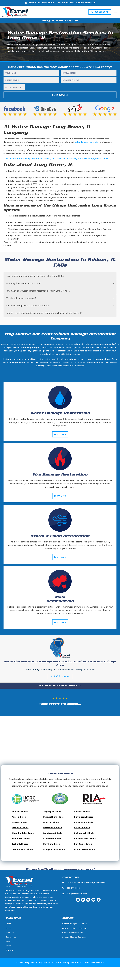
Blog (8, 941)
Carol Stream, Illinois (84, 849)
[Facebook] (78, 900)
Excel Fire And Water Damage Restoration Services (27, 158)
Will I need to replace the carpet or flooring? (27, 305)
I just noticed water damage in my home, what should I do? (35, 276)
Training (9, 950)
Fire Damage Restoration (60, 474)
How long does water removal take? (23, 283)
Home (8, 923)
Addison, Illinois (20, 811)
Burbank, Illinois (20, 844)
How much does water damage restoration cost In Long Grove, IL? (38, 290)
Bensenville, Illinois (52, 827)
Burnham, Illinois (51, 844)
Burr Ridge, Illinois (83, 844)
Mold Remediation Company (74, 928)
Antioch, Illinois (82, 811)
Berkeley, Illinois (82, 827)
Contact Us (11, 937)
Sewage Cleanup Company (74, 937)
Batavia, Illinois (51, 822)
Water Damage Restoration (60, 413)
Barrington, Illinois (83, 817)
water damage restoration (87, 142)
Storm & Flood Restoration (60, 536)
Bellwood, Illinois (20, 827)
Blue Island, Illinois (52, 833)
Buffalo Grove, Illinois (85, 838)
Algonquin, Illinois (52, 811)
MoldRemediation (60, 599)
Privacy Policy (97, 962)
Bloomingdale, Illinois (23, 833)
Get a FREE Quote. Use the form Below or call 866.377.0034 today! (60, 67)
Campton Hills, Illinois (54, 849)
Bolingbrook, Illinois (84, 833)
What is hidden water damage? (21, 298)
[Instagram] (88, 900)
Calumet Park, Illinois (22, 849)
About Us (10, 932)
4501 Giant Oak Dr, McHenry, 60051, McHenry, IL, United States (79, 158)
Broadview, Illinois (21, 838)
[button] (116, 12)
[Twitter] (83, 900)
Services (9, 928)
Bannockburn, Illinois (53, 817)
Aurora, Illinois (19, 817)
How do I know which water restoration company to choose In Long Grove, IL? (44, 313)
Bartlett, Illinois (19, 822)
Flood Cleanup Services (72, 932)
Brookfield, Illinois (52, 838)
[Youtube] (93, 900)
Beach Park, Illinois (83, 822)
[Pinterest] (99, 900)
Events (9, 946)
